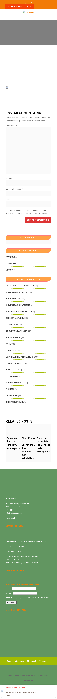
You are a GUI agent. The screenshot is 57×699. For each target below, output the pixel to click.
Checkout (31, 661)
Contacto (43, 661)
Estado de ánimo (14, 363)
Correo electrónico (14, 189)
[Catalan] (14, 574)
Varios (9, 344)
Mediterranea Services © (24, 675)
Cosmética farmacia (16, 331)
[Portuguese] (10, 577)
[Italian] (7, 577)
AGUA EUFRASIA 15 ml (15, 687)
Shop (8, 661)
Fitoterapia (12, 376)
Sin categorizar (14, 402)
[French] (21, 574)
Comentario (11, 126)
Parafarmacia (13, 337)
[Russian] (24, 574)
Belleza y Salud (14, 318)
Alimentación (13, 299)
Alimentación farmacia (18, 305)
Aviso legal (10, 518)
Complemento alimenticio (19, 357)
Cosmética (11, 324)
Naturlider (12, 396)
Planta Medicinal (15, 383)
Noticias (10, 270)
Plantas (10, 389)
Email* (8, 588)
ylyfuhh (22, 35)
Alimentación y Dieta (17, 292)
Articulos (11, 257)
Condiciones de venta (15, 546)
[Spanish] (7, 574)
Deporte (10, 350)
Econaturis (28, 681)
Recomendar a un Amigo (19, 6)
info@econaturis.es (14, 513)
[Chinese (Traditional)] (17, 577)
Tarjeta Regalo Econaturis (20, 286)
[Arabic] (14, 577)
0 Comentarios (34, 35)
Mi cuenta (19, 661)
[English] (10, 574)
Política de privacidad (15, 551)
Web (8, 199)
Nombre (10, 178)
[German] (17, 574)
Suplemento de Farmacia (19, 312)
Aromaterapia (13, 370)
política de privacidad (37, 598)
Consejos (11, 263)
